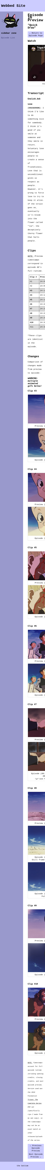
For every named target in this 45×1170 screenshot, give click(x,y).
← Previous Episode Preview (36, 1148)
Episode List (8, 38)
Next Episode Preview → (36, 1155)
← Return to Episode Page (36, 34)
